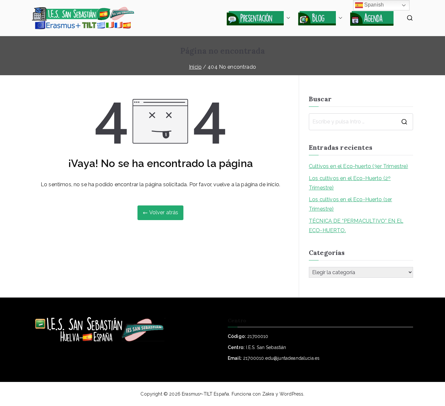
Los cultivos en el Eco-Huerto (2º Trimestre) (350, 183)
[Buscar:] (361, 122)
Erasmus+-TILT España (205, 394)
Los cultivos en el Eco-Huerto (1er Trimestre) (350, 204)
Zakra (268, 394)
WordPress (291, 394)
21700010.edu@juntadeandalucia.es (281, 358)
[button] (287, 17)
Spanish (373, 4)
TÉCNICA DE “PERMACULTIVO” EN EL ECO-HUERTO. (356, 225)
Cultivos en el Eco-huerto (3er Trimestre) (358, 166)
